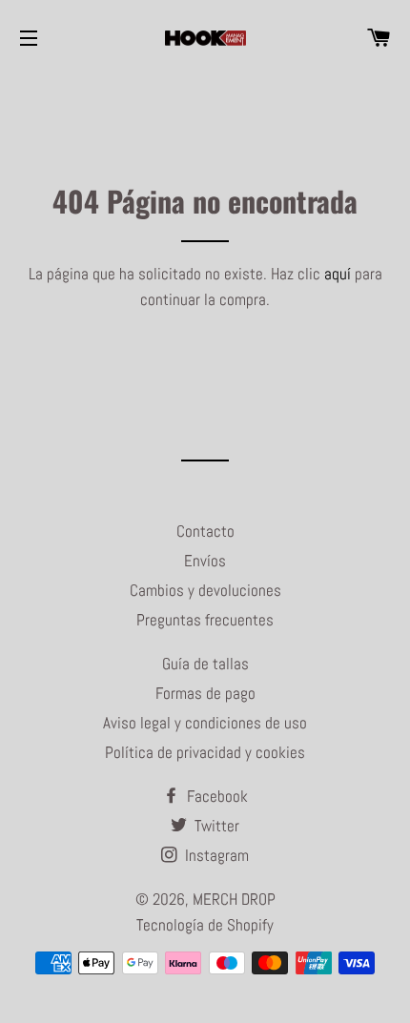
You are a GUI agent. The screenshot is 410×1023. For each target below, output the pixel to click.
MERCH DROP (234, 899)
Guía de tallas (205, 663)
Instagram (215, 855)
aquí (337, 273)
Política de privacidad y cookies (205, 752)
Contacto (205, 531)
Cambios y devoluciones (205, 590)
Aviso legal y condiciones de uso (205, 722)
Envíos (205, 560)
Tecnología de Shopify (205, 924)
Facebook (215, 796)
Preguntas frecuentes (205, 619)
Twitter (215, 825)
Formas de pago (205, 693)
